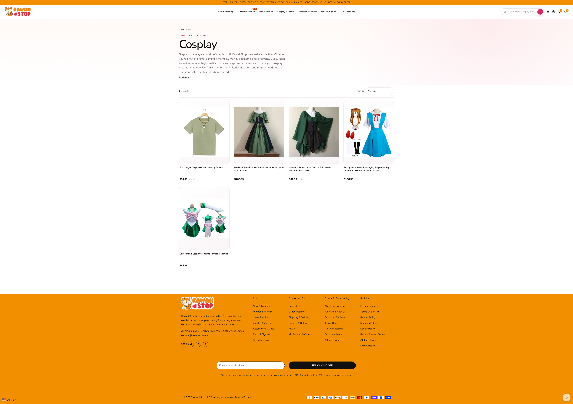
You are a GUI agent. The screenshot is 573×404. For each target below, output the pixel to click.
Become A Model (334, 334)
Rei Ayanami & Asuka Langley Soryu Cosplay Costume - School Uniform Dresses (366, 169)
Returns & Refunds (299, 323)
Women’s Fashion (262, 312)
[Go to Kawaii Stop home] (17, 12)
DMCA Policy (367, 345)
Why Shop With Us (335, 312)
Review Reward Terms (372, 334)
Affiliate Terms (368, 340)
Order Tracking (297, 312)
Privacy (247, 397)
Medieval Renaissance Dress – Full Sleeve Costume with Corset (310, 169)
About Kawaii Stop (335, 306)
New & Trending (261, 306)
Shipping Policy (368, 323)
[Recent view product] (553, 11)
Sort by (361, 91)
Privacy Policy (367, 306)
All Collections (261, 340)
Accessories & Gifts (263, 329)
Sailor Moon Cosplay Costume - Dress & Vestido (204, 253)
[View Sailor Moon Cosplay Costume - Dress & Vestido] (204, 218)
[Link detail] (184, 344)
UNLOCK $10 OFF (322, 365)
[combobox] (521, 12)
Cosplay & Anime (262, 323)
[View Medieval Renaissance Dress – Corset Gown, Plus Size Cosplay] (259, 132)
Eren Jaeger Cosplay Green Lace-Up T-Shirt (201, 167)
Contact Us (295, 306)
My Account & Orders (300, 334)
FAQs (292, 329)
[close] (569, 2)
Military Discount (334, 329)
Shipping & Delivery (299, 317)
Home (181, 29)
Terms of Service (369, 312)
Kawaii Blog (331, 323)
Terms (238, 397)
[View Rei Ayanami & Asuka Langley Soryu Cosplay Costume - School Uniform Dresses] (368, 132)
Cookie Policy (367, 329)
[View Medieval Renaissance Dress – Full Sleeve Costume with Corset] (314, 132)
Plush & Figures (261, 334)
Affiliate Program (334, 340)
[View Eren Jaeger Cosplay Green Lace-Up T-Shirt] (204, 132)
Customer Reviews (335, 317)
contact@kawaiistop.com (194, 335)
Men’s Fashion (260, 317)
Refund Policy (367, 317)
